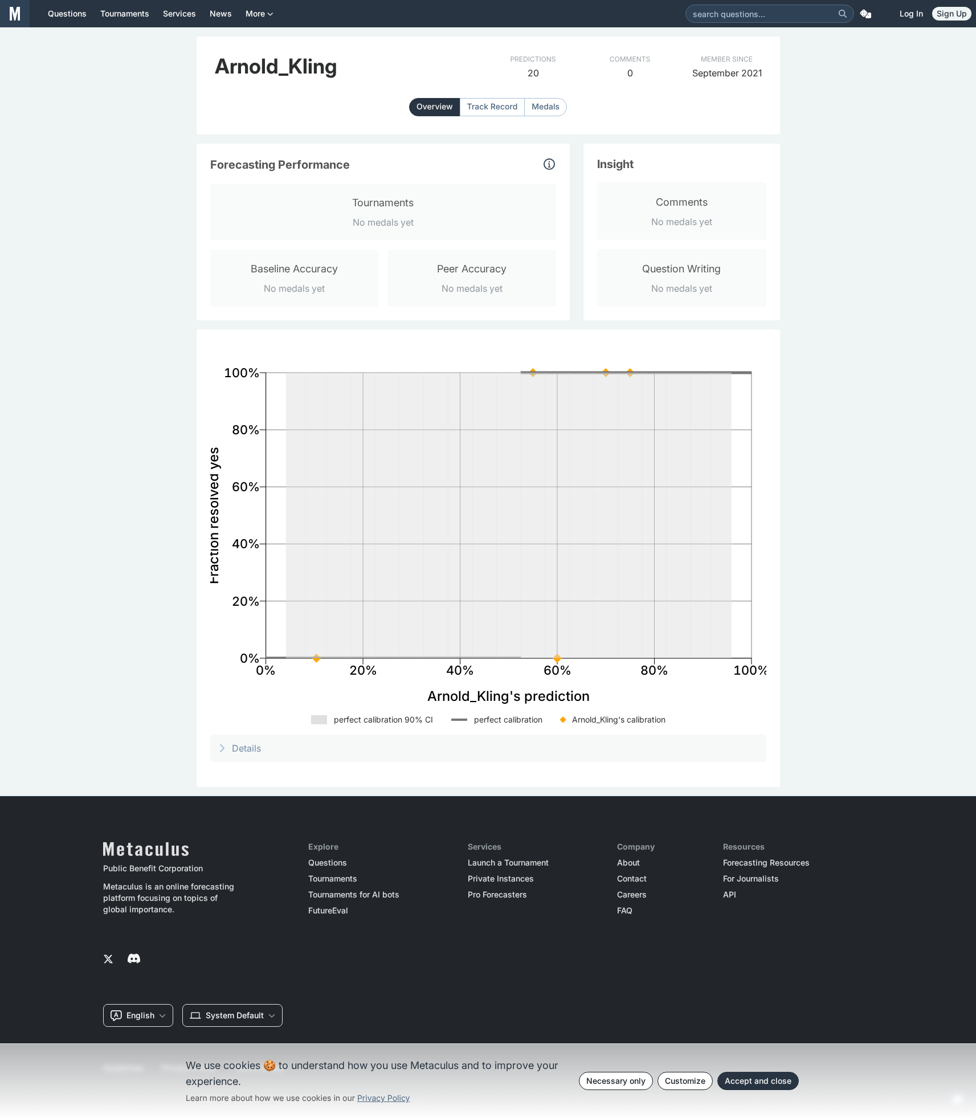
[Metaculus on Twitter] (108, 959)
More (255, 13)
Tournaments (332, 878)
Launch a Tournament (508, 862)
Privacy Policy (383, 1098)
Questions (327, 862)
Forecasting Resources (766, 862)
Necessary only (616, 1081)
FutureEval (328, 910)
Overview (434, 107)
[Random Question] (865, 14)
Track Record (492, 107)
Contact (632, 878)
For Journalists (751, 878)
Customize (685, 1081)
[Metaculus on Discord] (134, 960)
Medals (546, 107)
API (729, 894)
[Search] (842, 14)
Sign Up (952, 13)
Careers (632, 894)
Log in (911, 13)
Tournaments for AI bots (353, 894)
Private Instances (501, 878)
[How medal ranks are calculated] (549, 164)
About (628, 862)
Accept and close (758, 1081)
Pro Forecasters (497, 894)
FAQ (624, 910)
